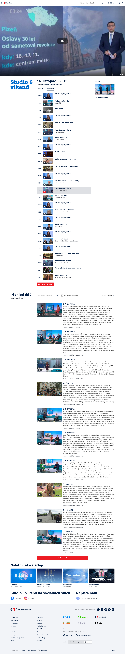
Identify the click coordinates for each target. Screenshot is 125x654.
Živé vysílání (14, 620)
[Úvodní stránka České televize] (21, 609)
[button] (62, 41)
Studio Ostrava (41, 626)
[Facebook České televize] (102, 609)
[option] (72, 642)
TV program (14, 617)
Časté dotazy (41, 638)
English (24, 650)
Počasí (13, 632)
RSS (113, 650)
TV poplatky (14, 623)
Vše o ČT (13, 641)
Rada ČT (39, 629)
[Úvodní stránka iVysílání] (8, 3)
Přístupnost (44, 650)
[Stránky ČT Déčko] (66, 624)
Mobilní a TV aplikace (17, 638)
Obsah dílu (40, 88)
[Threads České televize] (113, 609)
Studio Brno (40, 623)
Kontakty (40, 641)
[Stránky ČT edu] (98, 624)
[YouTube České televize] (105, 609)
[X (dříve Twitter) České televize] (109, 609)
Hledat (101, 2)
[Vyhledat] (57, 295)
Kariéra (39, 632)
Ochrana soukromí (33, 650)
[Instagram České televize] (98, 609)
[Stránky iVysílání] (100, 618)
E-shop (13, 635)
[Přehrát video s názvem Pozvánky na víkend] (62, 41)
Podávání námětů (42, 635)
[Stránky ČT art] (81, 624)
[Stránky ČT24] (66, 618)
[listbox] (80, 642)
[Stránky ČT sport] (83, 618)
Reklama (39, 620)
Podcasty (13, 629)
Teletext (13, 626)
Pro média (40, 617)
